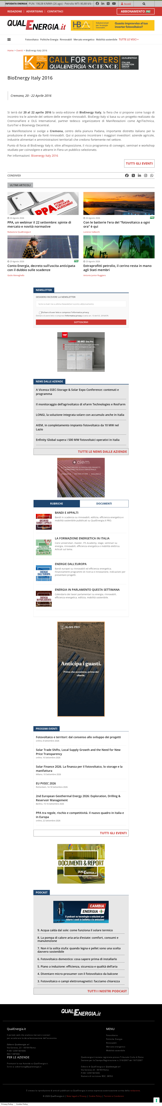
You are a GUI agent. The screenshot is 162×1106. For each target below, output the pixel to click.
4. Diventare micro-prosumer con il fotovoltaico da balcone (77, 974)
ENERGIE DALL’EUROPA (71, 564)
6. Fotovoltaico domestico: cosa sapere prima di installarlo (77, 959)
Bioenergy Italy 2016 (44, 155)
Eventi (19, 50)
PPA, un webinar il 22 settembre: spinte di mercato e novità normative (39, 224)
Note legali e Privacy (77, 1096)
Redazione (14, 11)
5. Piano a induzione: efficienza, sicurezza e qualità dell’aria (77, 966)
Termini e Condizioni (114, 1096)
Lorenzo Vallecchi (91, 231)
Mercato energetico (84, 39)
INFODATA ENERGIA (16, 3)
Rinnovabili (66, 39)
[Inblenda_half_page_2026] (81, 668)
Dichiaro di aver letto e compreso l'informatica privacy (65, 312)
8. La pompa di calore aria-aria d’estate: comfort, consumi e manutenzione (77, 939)
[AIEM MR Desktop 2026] (81, 477)
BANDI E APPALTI (66, 512)
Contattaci (55, 11)
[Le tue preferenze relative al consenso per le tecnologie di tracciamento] (156, 1100)
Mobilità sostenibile (106, 39)
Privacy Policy (7, 1104)
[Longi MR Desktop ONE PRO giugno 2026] (81, 351)
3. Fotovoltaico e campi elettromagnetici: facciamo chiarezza (78, 981)
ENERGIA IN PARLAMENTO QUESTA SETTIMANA (87, 589)
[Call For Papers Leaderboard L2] (81, 62)
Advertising (34, 11)
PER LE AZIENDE (18, 1057)
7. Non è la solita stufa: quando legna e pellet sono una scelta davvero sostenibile (79, 949)
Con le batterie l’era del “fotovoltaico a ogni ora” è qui (116, 224)
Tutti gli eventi (139, 163)
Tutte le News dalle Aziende (102, 451)
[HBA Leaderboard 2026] (112, 25)
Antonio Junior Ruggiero (94, 275)
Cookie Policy (95, 1096)
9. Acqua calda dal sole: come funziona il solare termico (75, 930)
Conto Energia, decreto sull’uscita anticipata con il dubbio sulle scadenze (41, 268)
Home (10, 50)
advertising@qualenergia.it (28, 1066)
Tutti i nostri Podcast (107, 991)
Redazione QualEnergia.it (19, 231)
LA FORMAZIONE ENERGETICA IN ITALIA (82, 538)
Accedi (127, 3)
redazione (135, 1090)
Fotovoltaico (32, 39)
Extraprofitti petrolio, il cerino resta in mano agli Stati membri (117, 268)
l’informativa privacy (73, 315)
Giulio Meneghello (15, 275)
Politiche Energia (49, 39)
